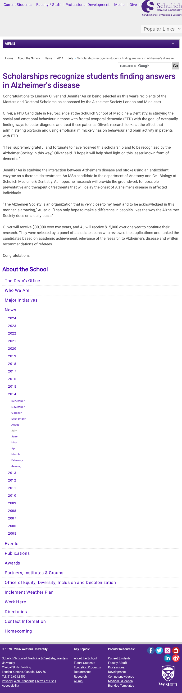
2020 (12, 349)
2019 (12, 356)
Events (11, 543)
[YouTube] (176, 650)
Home (9, 58)
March (15, 454)
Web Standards (24, 681)
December (18, 401)
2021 (12, 341)
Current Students (18, 4)
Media (119, 4)
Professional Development (87, 4)
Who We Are (17, 290)
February (17, 460)
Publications (17, 553)
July (70, 58)
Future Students (84, 663)
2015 (12, 387)
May (14, 442)
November (18, 406)
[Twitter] (159, 650)
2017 (12, 371)
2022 (12, 333)
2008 (12, 511)
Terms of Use (45, 681)
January (16, 466)
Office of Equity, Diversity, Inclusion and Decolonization (60, 582)
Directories (16, 611)
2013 (12, 473)
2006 (12, 526)
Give (133, 4)
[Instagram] (168, 650)
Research (80, 676)
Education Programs (87, 667)
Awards (12, 563)
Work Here (15, 602)
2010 (12, 496)
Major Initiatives (21, 300)
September (18, 418)
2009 (12, 503)
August (16, 424)
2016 (12, 379)
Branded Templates (121, 685)
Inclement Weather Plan (29, 592)
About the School (29, 58)
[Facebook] (151, 650)
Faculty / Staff (48, 4)
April (14, 448)
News (48, 58)
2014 (60, 58)
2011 (12, 488)
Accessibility (10, 685)
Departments (82, 672)
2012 (12, 480)
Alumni (78, 681)
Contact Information (25, 621)
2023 (12, 326)
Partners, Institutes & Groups (34, 572)
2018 (12, 364)
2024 (12, 318)
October (16, 412)
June (14, 436)
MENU (10, 43)
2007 (12, 518)
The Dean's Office (22, 280)
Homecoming (18, 631)
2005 (12, 534)
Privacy (7, 681)
